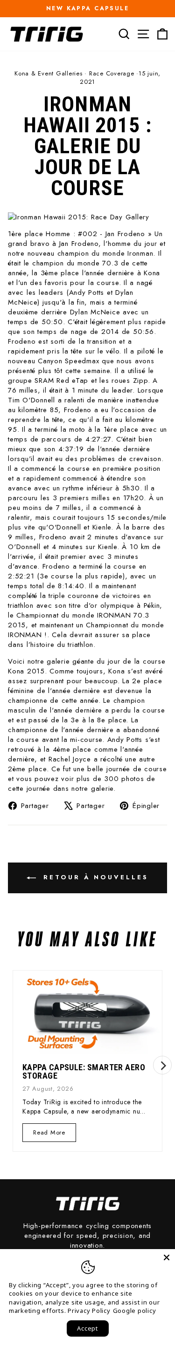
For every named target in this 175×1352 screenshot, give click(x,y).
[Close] (166, 1257)
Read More (49, 1135)
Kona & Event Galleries (48, 73)
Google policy (134, 1310)
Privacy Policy (89, 1310)
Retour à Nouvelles (94, 877)
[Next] (162, 1065)
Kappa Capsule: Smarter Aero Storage (83, 1071)
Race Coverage (111, 73)
